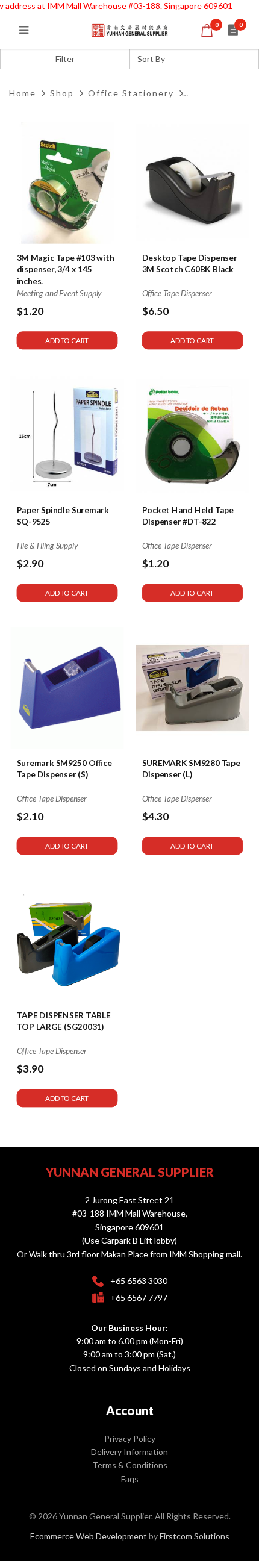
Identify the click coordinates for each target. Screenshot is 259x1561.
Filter (65, 59)
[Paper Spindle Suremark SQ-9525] (67, 436)
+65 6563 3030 (138, 1281)
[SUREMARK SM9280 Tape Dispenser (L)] (192, 688)
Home (22, 93)
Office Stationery (131, 93)
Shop (62, 93)
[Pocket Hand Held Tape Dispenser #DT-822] (192, 436)
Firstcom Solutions (194, 1536)
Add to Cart (67, 340)
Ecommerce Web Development (88, 1536)
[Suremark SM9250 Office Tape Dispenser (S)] (67, 688)
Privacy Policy (129, 1438)
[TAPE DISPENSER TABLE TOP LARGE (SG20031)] (67, 940)
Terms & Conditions (129, 1465)
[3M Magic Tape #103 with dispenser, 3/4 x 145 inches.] (67, 183)
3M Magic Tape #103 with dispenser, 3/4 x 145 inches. (65, 269)
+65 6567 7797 (138, 1297)
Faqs (130, 1479)
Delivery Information (129, 1452)
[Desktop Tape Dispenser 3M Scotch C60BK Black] (192, 183)
